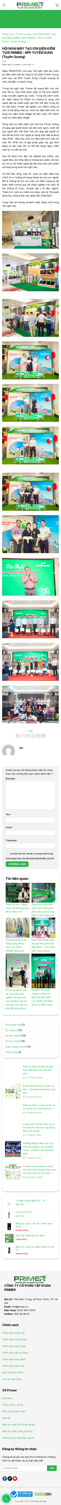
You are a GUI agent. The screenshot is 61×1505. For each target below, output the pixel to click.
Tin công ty (11, 1030)
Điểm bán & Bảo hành (14, 1411)
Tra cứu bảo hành (12, 1379)
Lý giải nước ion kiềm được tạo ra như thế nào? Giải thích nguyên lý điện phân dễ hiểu (39, 1127)
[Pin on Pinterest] (38, 735)
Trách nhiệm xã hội (15, 1046)
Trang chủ (7, 34)
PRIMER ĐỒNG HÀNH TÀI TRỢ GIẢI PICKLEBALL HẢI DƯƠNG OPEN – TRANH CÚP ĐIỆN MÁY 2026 (38, 1148)
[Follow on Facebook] (4, 1478)
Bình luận (11, 778)
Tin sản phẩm (12, 1035)
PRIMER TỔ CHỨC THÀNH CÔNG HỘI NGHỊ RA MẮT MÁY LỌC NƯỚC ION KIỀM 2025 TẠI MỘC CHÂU (42, 997)
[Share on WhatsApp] (17, 735)
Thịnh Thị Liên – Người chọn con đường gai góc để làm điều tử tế (17, 908)
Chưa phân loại (13, 1024)
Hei (32, 65)
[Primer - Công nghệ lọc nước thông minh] (30, 5)
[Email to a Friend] (33, 735)
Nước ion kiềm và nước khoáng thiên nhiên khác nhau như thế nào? (38, 1070)
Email (9, 827)
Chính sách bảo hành (13, 1359)
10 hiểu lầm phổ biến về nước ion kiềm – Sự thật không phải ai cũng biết (39, 1089)
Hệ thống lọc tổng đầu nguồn (18, 1437)
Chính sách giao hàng (14, 1346)
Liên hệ (19, 1204)
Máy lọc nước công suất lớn (17, 1431)
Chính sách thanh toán (14, 1339)
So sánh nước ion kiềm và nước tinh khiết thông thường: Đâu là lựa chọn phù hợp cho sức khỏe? (39, 1169)
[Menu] (4, 4)
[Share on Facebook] (22, 735)
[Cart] (57, 5)
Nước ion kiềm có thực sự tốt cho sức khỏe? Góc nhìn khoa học (39, 1107)
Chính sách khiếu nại (13, 1332)
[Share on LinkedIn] (43, 735)
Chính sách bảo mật (13, 1365)
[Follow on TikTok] (10, 1478)
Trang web (11, 840)
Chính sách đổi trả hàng (15, 1352)
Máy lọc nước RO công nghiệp (18, 1424)
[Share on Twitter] (28, 735)
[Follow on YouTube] (15, 1478)
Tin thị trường (23, 34)
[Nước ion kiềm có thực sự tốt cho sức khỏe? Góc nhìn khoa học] (13, 1111)
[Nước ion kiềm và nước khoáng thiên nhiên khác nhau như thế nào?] (13, 1072)
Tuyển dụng (11, 1052)
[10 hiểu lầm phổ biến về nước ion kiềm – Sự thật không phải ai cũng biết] (13, 1091)
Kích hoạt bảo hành (13, 1372)
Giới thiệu (7, 1398)
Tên (8, 814)
